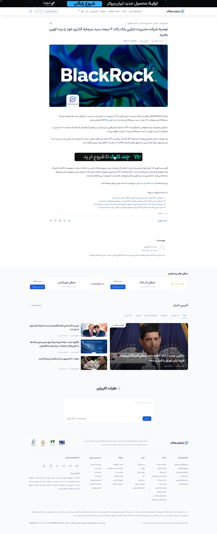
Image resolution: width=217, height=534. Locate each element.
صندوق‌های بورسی (182, 480)
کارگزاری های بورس (182, 472)
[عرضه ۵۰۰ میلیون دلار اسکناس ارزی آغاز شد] (94, 363)
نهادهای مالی (134, 11)
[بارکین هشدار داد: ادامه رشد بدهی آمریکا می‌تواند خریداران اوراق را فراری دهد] (149, 346)
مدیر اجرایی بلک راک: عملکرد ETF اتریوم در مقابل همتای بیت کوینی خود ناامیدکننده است (130, 207)
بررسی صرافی (118, 281)
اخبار (156, 23)
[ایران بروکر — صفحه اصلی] (179, 442)
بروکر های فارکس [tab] (150, 315)
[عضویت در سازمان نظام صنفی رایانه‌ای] (52, 442)
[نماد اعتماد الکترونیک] (33, 442)
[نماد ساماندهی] (42, 442)
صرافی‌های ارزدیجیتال (181, 464)
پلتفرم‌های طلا (183, 484)
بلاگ (124, 11)
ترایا (82, 11)
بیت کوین (112, 120)
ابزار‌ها (103, 11)
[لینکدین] (44, 466)
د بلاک (160, 213)
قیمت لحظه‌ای (114, 11)
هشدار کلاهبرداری (139, 488)
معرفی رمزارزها (140, 484)
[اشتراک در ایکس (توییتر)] (64, 220)
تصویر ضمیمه (82, 418)
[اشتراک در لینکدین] (60, 220)
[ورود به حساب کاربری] (31, 11)
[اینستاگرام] (50, 466)
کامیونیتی (94, 11)
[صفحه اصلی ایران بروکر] (175, 11)
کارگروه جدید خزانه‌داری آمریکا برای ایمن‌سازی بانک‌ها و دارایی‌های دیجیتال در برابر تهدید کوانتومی (54, 344)
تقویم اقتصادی (118, 480)
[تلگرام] (70, 466)
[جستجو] (35, 11)
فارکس (142, 468)
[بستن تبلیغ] (1, 1)
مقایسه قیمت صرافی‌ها (115, 468)
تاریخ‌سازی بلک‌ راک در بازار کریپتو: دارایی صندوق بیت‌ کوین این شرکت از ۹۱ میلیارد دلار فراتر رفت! (128, 204)
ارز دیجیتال (162, 472)
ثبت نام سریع (119, 286)
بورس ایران (162, 484)
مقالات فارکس (161, 468)
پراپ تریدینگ (162, 480)
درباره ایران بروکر (96, 464)
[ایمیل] (77, 466)
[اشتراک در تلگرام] (55, 220)
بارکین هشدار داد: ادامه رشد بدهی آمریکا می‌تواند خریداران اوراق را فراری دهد (152, 358)
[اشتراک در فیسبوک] (69, 220)
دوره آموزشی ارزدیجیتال (159, 499)
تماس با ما (97, 472)
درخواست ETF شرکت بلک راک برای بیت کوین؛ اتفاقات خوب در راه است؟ (137, 197)
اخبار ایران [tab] (128, 315)
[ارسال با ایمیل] (51, 220)
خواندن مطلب (118, 325)
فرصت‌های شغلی (95, 480)
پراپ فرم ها (184, 476)
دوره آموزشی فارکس (160, 495)
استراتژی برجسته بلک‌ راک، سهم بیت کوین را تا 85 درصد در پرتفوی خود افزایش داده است (131, 201)
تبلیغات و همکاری (95, 484)
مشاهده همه (36, 305)
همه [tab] (184, 315)
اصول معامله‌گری (161, 488)
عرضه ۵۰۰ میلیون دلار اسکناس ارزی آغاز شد (59, 359)
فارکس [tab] (138, 315)
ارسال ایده (98, 476)
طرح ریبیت (119, 472)
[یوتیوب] (63, 466)
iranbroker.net (42, 523)
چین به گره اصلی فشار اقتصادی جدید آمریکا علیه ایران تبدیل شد (54, 327)
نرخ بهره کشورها (118, 484)
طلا (144, 476)
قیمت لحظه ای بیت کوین (146, 183)
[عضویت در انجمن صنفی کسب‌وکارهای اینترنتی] (61, 442)
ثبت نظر (147, 418)
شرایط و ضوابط (96, 488)
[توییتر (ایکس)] (57, 466)
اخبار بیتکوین (132, 23)
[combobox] (49, 11)
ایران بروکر (164, 23)
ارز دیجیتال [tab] (175, 315)
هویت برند (98, 468)
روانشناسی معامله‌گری (159, 476)
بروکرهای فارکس (182, 468)
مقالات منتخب (161, 464)
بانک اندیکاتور (118, 476)
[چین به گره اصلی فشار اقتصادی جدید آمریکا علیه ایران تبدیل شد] (94, 330)
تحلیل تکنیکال (161, 491)
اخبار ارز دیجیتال (146, 23)
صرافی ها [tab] (164, 315)
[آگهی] (108, 3)
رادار (86, 11)
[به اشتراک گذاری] (50, 23)
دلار (105, 116)
